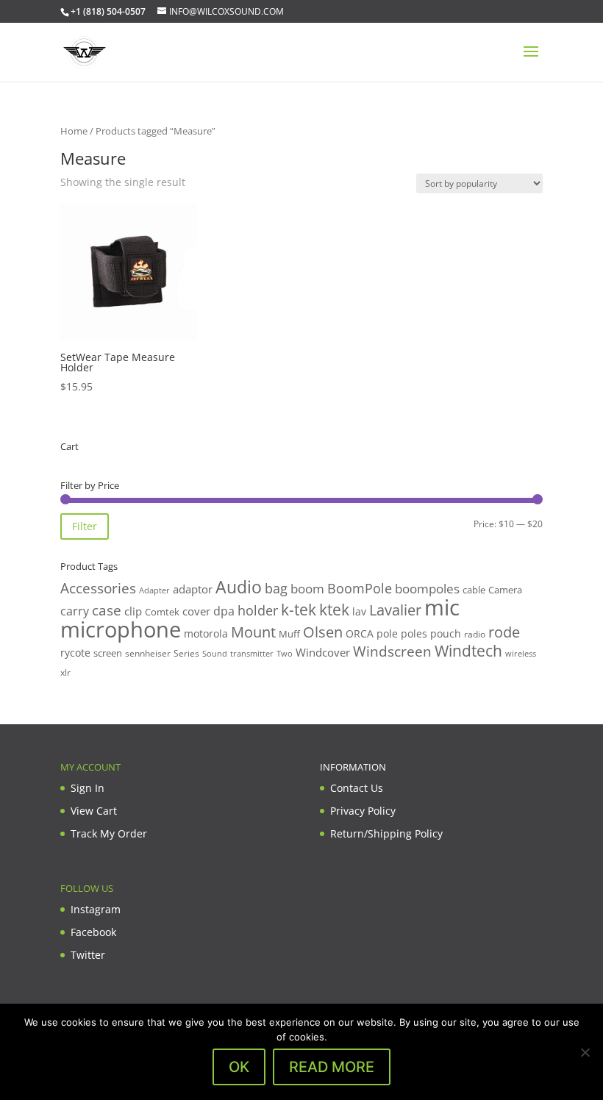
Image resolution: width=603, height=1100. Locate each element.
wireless (520, 654)
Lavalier (395, 610)
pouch (445, 633)
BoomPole (359, 588)
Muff (289, 633)
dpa (224, 611)
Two (284, 653)
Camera (505, 589)
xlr (65, 672)
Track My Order (109, 833)
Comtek (162, 612)
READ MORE (331, 1067)
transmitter (252, 654)
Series (186, 653)
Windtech (468, 650)
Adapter (154, 590)
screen (107, 653)
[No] (584, 1052)
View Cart (94, 811)
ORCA (360, 633)
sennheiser (148, 653)
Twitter (88, 955)
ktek (334, 609)
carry (74, 611)
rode (504, 632)
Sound (214, 653)
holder (258, 610)
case (106, 610)
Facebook (93, 932)
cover (196, 611)
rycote (75, 653)
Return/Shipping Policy (386, 833)
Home (74, 131)
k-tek (298, 609)
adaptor (193, 589)
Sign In (87, 788)
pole (387, 633)
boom (307, 588)
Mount (253, 631)
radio (474, 634)
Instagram (96, 909)
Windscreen (392, 651)
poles (414, 633)
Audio (238, 587)
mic (442, 607)
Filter (84, 526)
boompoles (427, 588)
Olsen (323, 631)
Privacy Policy (363, 811)
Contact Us (356, 788)
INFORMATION (353, 767)
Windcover (323, 652)
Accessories (98, 588)
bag (276, 588)
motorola (206, 633)
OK (239, 1067)
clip (133, 611)
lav (359, 611)
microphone (120, 629)
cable (474, 589)
